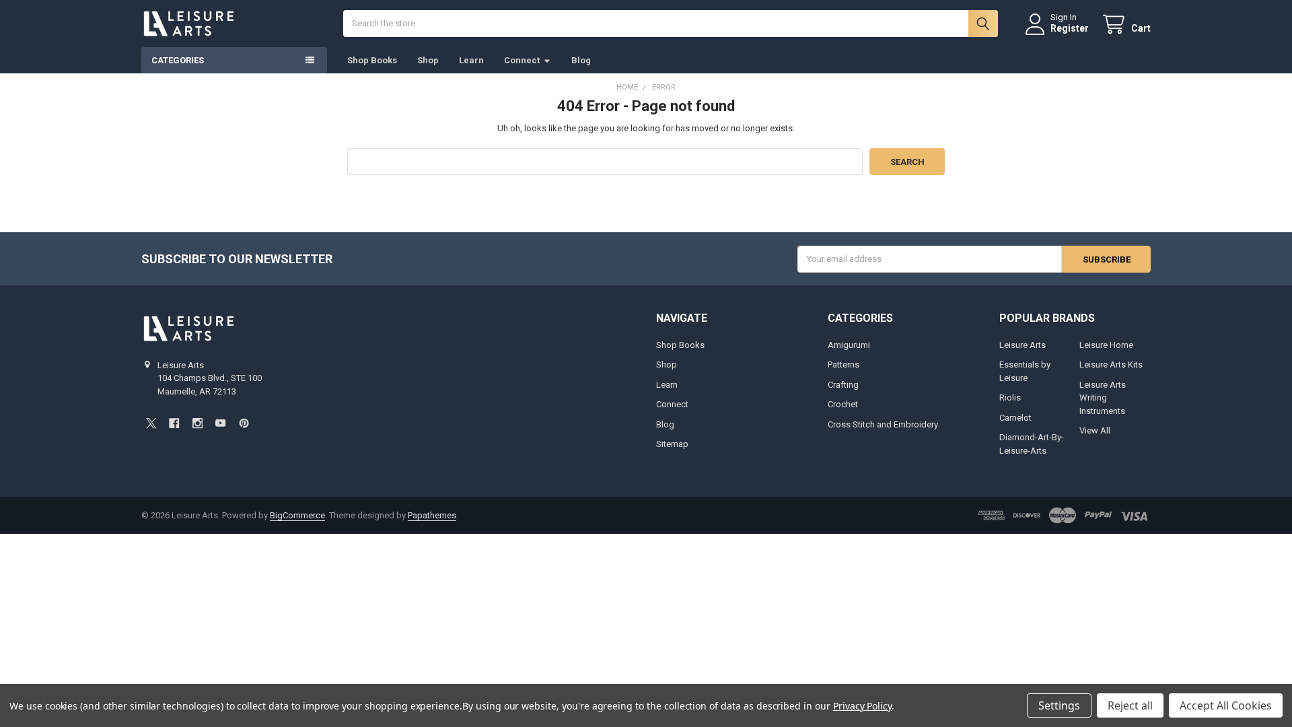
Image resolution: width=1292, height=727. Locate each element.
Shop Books (372, 60)
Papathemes (432, 515)
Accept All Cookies (1226, 705)
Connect (522, 60)
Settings (1059, 705)
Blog (581, 60)
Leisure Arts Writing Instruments (1102, 398)
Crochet (843, 404)
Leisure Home (1106, 345)
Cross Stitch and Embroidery (883, 424)
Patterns (843, 364)
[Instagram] (197, 423)
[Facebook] (174, 423)
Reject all (1130, 705)
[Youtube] (220, 423)
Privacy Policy (862, 705)
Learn (471, 60)
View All (1094, 430)
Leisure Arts (1022, 345)
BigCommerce (297, 515)
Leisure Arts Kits (1111, 364)
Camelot (1015, 418)
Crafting (843, 385)
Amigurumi (849, 345)
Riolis (1010, 397)
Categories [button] (177, 60)
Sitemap (672, 444)
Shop (428, 60)
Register (1069, 28)
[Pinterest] (244, 423)
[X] (151, 423)
